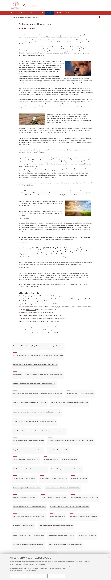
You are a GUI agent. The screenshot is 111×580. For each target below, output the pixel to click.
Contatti (67, 12)
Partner (41, 12)
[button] (99, 17)
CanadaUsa (30, 5)
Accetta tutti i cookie (56, 576)
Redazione (31, 12)
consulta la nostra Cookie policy (29, 570)
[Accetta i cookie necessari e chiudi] (108, 557)
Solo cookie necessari (19, 576)
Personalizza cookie (37, 576)
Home (13, 12)
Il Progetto (21, 12)
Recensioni (58, 12)
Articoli (49, 12)
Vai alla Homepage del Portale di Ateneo (16, 5)
